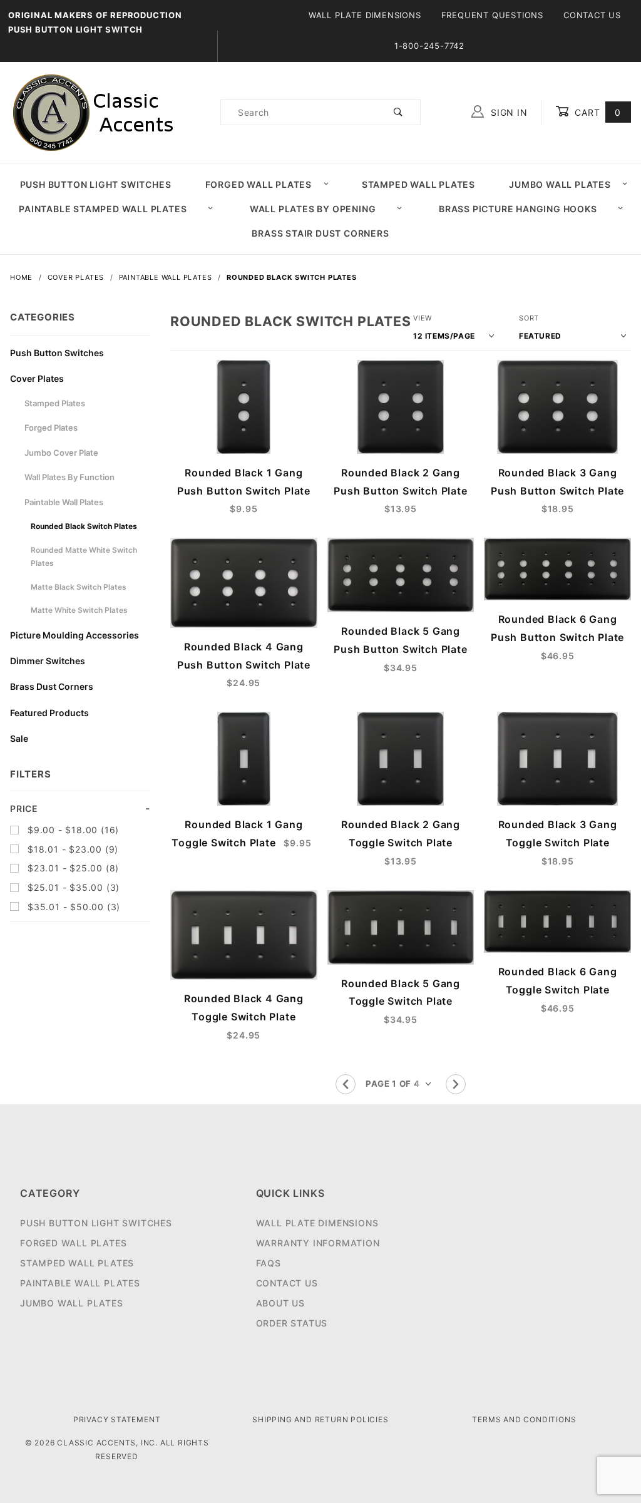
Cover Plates (37, 378)
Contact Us (592, 15)
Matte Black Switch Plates (78, 587)
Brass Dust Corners (51, 686)
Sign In (507, 112)
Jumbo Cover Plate (61, 453)
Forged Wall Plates (258, 184)
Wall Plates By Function (69, 477)
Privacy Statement (117, 1419)
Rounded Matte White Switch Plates (84, 556)
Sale (19, 738)
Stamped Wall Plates (418, 184)
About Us (280, 1303)
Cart (596, 112)
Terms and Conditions (524, 1419)
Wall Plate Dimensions (365, 15)
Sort (529, 318)
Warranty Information (318, 1243)
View (422, 318)
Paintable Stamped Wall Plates (103, 208)
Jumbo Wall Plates (560, 184)
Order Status (292, 1323)
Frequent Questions (492, 15)
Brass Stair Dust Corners (320, 233)
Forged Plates (51, 428)
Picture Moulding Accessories (74, 635)
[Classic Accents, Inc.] (93, 111)
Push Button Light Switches (96, 184)
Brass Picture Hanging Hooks (518, 208)
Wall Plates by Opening (313, 208)
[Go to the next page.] (456, 1084)
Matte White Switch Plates (79, 610)
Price (24, 808)
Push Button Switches (57, 352)
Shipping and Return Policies (320, 1419)
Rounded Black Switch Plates (84, 526)
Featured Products (49, 712)
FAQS (268, 1263)
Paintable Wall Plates (63, 502)
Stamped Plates (54, 403)
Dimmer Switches (47, 660)
